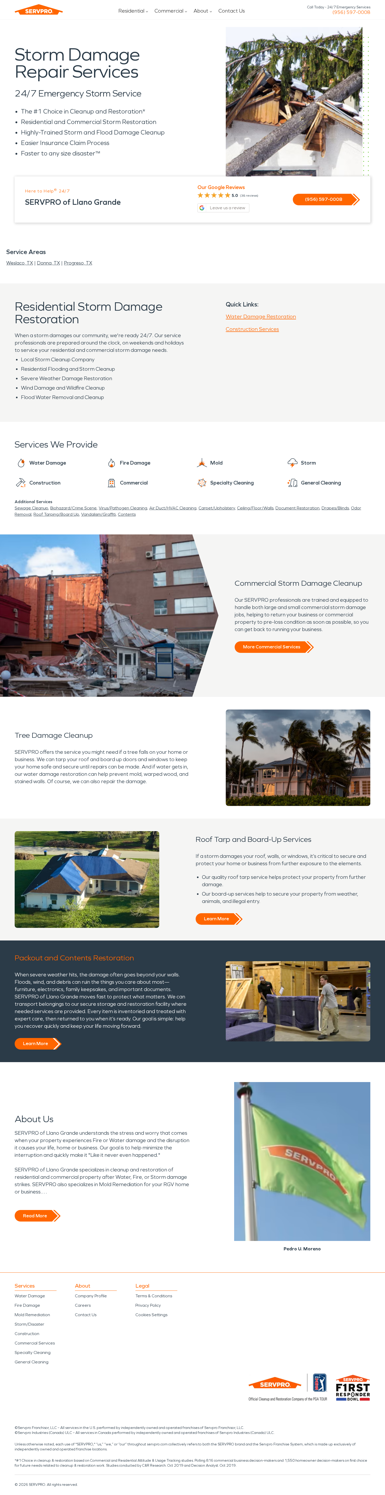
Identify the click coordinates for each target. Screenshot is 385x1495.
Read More (35, 1216)
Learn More (216, 919)
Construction (27, 1333)
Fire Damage (27, 1305)
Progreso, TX (78, 263)
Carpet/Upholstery (217, 507)
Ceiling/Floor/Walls (255, 507)
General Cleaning (31, 1361)
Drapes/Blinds (335, 507)
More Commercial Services (271, 647)
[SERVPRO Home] (39, 9)
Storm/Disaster (29, 1324)
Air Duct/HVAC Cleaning (172, 507)
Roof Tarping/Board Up (56, 514)
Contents (127, 514)
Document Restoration (298, 507)
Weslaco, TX (19, 263)
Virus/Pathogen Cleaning (123, 507)
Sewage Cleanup (31, 507)
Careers (83, 1305)
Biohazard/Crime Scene (73, 507)
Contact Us (231, 11)
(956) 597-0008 (351, 12)
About (201, 10)
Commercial (169, 10)
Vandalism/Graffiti (98, 514)
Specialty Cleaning (33, 1352)
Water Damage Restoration (261, 316)
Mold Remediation (32, 1314)
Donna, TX (48, 263)
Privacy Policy (148, 1305)
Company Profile (91, 1295)
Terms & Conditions (153, 1295)
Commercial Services (35, 1343)
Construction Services (252, 329)
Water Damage (30, 1295)
